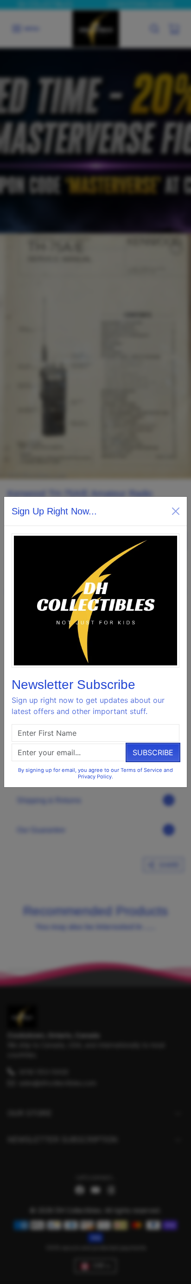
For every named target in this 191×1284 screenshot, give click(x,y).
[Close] (175, 511)
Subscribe (153, 752)
